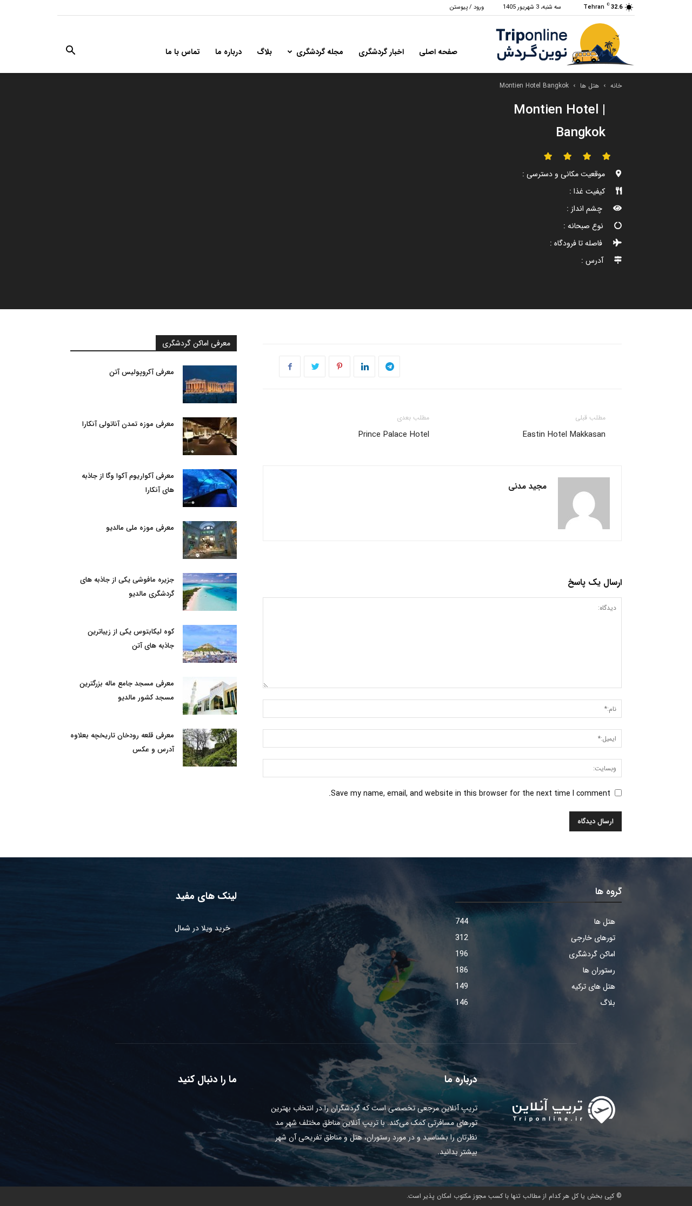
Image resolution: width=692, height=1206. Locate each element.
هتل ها (589, 86)
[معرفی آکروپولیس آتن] (210, 384)
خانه (616, 86)
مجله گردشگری (319, 52)
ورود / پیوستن (467, 7)
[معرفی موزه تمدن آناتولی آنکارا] (210, 436)
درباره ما (228, 52)
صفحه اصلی (438, 52)
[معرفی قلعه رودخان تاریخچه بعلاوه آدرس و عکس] (210, 748)
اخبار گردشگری (381, 52)
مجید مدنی (527, 486)
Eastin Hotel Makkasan (564, 434)
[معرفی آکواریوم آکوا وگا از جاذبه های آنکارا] (210, 488)
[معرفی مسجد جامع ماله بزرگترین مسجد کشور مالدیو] (210, 696)
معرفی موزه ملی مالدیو (140, 528)
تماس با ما (182, 52)
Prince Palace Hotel (393, 434)
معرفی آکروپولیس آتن (141, 372)
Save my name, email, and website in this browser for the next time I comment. (469, 793)
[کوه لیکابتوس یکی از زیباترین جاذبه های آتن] (210, 644)
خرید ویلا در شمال (202, 928)
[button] (70, 52)
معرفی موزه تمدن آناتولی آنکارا (128, 424)
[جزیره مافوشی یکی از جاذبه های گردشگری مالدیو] (210, 592)
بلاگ (264, 52)
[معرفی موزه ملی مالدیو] (210, 540)
